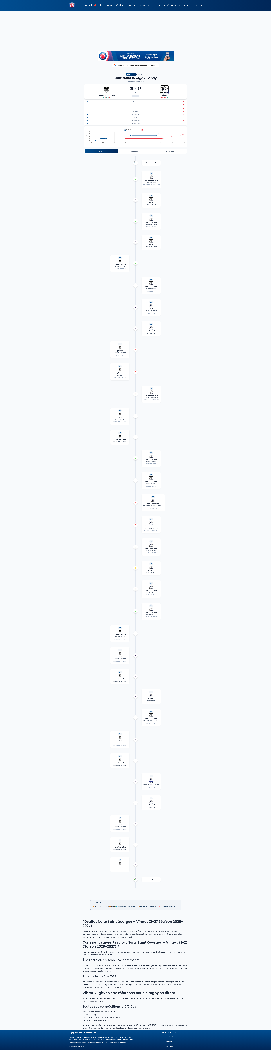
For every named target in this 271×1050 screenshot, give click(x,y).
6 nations (96, 1040)
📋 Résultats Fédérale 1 (147, 906)
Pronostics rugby (93, 1042)
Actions (101, 151)
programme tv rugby (118, 1042)
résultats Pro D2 (88, 1037)
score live (77, 1040)
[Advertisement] (135, 27)
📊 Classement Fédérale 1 (125, 906)
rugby (84, 1042)
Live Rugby (104, 1042)
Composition (135, 151)
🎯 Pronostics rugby (167, 906)
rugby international (108, 1040)
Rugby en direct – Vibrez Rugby (82, 1033)
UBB (79, 1042)
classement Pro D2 (117, 1037)
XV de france (87, 1040)
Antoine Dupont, (122, 1040)
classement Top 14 (102, 1037)
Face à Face (169, 151)
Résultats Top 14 (75, 1037)
